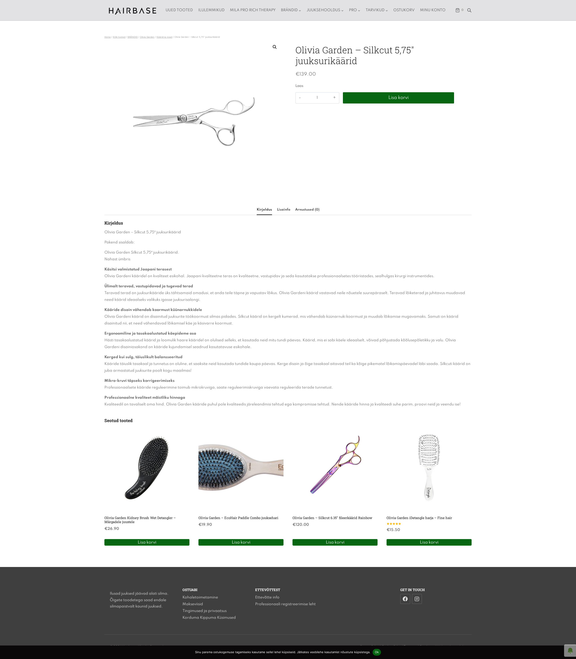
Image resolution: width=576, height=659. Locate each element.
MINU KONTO (433, 10)
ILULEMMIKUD (211, 10)
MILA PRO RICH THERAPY (253, 10)
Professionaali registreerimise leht (285, 604)
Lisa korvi (398, 97)
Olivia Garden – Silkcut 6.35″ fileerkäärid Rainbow (332, 517)
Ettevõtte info (267, 597)
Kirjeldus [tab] (264, 209)
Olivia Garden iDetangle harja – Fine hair (419, 517)
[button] (275, 47)
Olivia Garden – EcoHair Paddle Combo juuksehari (238, 517)
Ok (377, 652)
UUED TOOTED (179, 10)
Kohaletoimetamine (200, 597)
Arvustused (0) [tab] (307, 209)
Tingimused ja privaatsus (204, 611)
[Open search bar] (469, 10)
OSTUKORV (404, 10)
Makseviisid (192, 604)
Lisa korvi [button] (147, 542)
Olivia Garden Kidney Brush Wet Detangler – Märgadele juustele (140, 519)
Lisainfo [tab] (283, 209)
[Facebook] (405, 599)
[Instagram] (417, 599)
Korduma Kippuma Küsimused (209, 618)
